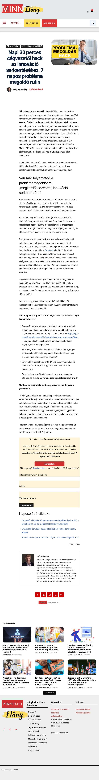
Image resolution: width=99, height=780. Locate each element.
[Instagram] (10, 729)
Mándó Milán (20, 90)
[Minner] (12, 704)
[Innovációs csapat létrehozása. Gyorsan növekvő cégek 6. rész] (49, 634)
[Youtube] (15, 729)
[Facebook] (37, 594)
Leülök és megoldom (76, 687)
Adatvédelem (56, 716)
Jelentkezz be (38, 468)
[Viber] (61, 594)
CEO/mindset (53, 602)
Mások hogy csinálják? (32, 46)
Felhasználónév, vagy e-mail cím (33, 475)
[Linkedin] (43, 594)
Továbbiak (48, 693)
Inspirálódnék (8, 655)
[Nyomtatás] (55, 594)
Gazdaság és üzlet (42, 652)
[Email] (49, 594)
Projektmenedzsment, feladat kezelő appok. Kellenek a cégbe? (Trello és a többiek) (16, 681)
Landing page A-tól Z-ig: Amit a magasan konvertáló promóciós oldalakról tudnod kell (80, 648)
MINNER (17, 9)
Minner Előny (13, 46)
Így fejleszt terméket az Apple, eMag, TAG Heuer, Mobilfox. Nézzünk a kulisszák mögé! (48, 681)
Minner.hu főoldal (83, 709)
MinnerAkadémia (83, 713)
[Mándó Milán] (9, 89)
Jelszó (22, 486)
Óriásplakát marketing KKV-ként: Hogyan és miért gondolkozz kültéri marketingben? (82, 681)
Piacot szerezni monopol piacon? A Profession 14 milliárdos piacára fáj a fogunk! (16, 648)
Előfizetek (50, 463)
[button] (93, 23)
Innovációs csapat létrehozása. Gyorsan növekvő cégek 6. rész (50, 538)
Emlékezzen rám (28, 498)
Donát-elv (49, 250)
